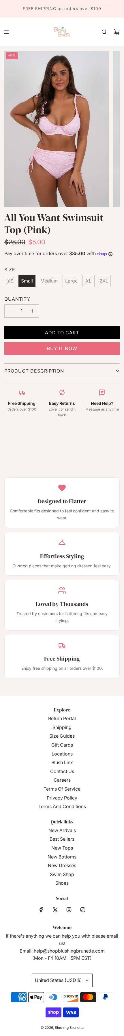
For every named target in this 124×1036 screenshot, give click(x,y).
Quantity (17, 299)
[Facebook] (41, 909)
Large (71, 281)
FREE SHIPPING (39, 8)
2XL (103, 281)
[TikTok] (82, 909)
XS (10, 281)
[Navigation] (6, 32)
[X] (55, 909)
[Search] (104, 32)
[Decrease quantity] (11, 311)
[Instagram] (69, 909)
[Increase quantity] (32, 311)
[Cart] (116, 32)
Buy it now (62, 348)
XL (88, 281)
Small (27, 281)
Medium (49, 281)
